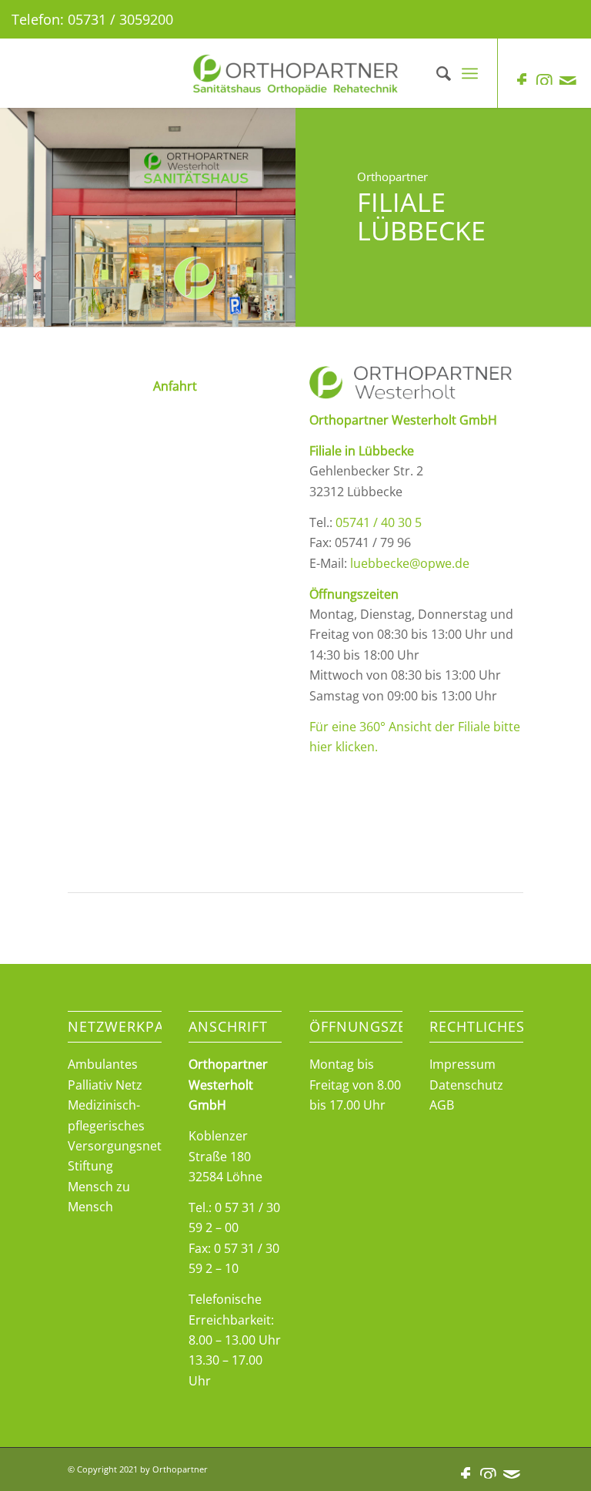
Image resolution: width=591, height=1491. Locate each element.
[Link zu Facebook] (521, 81)
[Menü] (470, 73)
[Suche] (436, 73)
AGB (441, 1104)
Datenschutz (466, 1084)
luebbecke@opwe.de (409, 563)
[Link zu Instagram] (544, 81)
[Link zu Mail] (567, 81)
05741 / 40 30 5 (379, 522)
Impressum (462, 1064)
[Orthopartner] (295, 73)
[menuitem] (436, 73)
